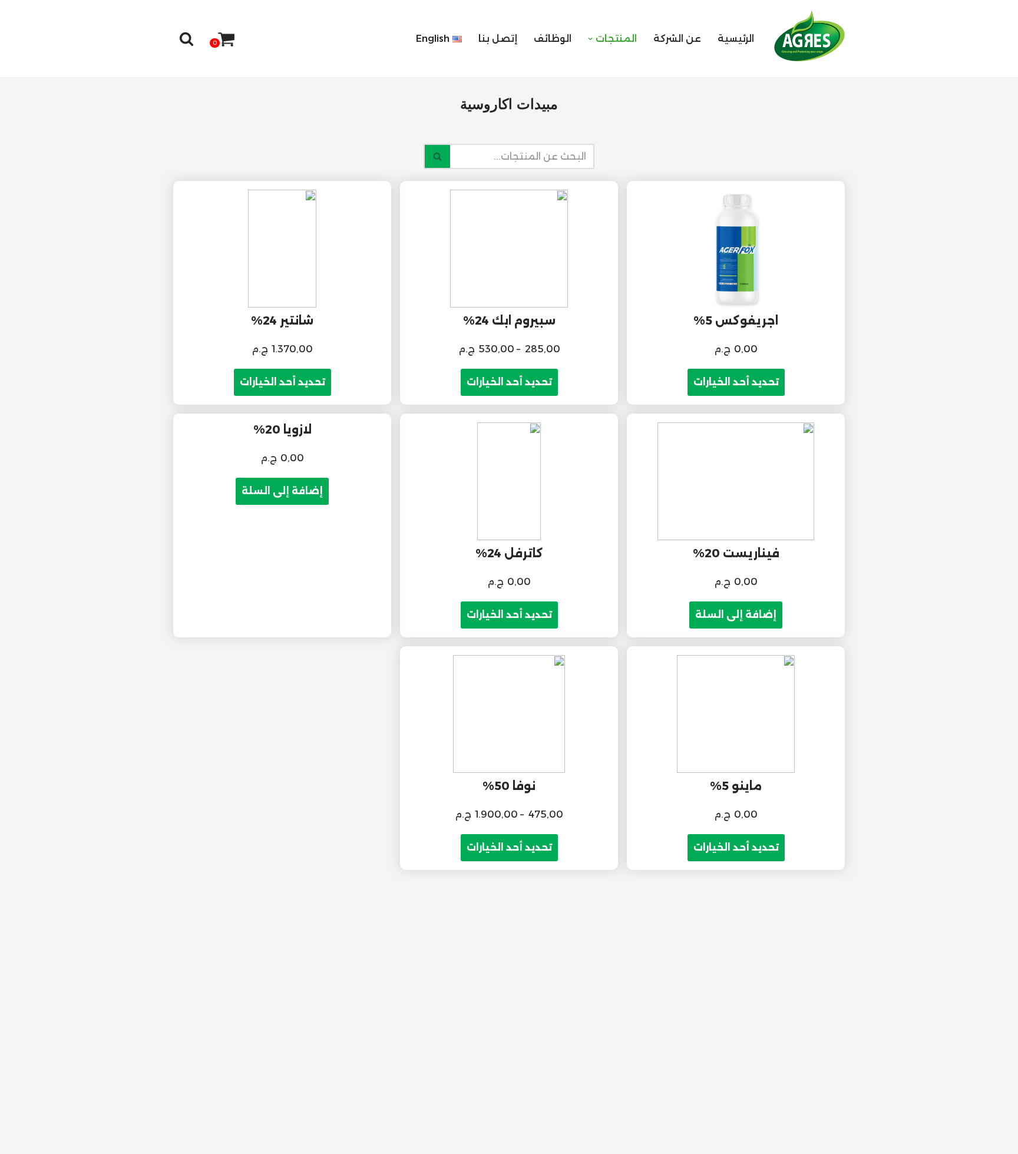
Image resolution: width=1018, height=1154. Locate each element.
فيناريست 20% (736, 553)
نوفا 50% (509, 786)
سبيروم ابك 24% (509, 320)
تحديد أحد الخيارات (736, 382)
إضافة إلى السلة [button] (735, 614)
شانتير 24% (282, 320)
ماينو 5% (736, 786)
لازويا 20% (282, 429)
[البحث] (186, 38)
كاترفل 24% (509, 553)
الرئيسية (736, 38)
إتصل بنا (497, 38)
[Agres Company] (809, 36)
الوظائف (552, 38)
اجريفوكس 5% (735, 320)
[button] (590, 39)
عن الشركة (677, 38)
